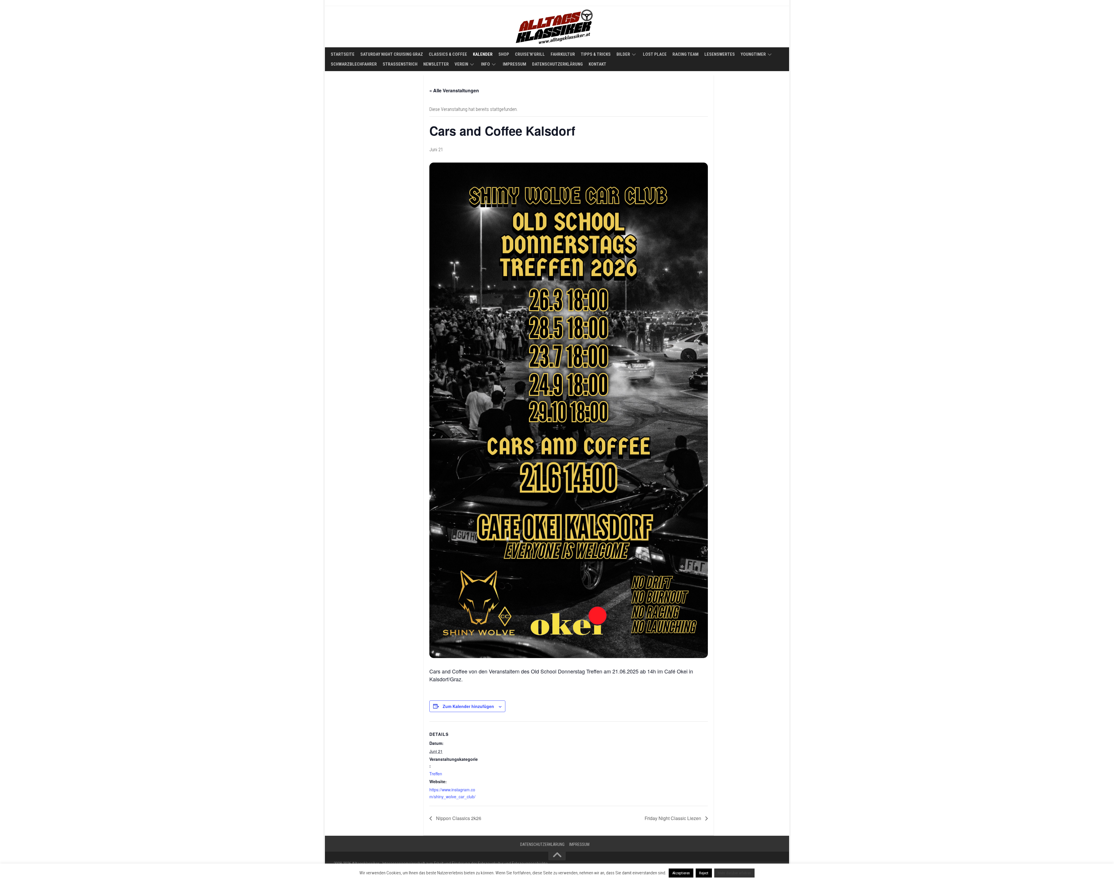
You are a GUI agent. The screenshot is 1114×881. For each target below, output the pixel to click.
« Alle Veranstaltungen (454, 90)
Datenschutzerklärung (557, 64)
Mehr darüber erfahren (734, 873)
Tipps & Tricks (596, 54)
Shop (503, 54)
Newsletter (436, 64)
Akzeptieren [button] (681, 873)
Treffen (435, 773)
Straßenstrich (400, 64)
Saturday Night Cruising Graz (391, 54)
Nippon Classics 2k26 (458, 818)
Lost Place (655, 54)
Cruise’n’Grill (530, 54)
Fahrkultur (563, 54)
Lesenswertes (719, 54)
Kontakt (597, 64)
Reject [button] (703, 873)
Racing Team (685, 54)
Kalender (483, 54)
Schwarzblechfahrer (354, 64)
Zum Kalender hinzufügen (468, 706)
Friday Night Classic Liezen (673, 818)
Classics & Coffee (448, 54)
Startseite (343, 54)
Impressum (514, 64)
